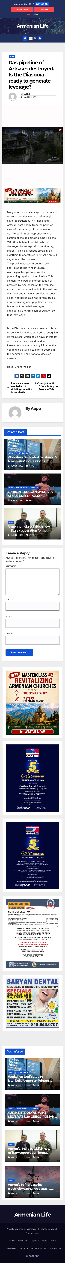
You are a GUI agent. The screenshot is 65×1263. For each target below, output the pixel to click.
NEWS (12, 57)
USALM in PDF (49, 1240)
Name (9, 599)
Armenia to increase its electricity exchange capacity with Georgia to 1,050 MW (29, 1188)
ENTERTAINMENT (39, 1248)
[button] (35, 38)
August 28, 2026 (20, 1085)
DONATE (44, 9)
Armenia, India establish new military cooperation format (29, 528)
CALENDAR (55, 1248)
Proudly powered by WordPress (22, 1229)
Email (9, 616)
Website (9, 633)
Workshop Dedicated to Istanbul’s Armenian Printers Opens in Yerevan (32, 461)
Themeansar (32, 1233)
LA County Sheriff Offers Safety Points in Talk (44, 386)
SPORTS (34, 488)
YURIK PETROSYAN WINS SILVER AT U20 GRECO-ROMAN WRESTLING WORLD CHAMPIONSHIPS (32, 498)
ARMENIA (22, 1240)
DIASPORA (35, 1240)
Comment (11, 566)
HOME (12, 1240)
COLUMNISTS (11, 1248)
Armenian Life (32, 26)
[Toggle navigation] (30, 38)
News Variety (22, 488)
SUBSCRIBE (22, 9)
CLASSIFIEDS (32, 1256)
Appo (27, 94)
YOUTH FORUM (22, 453)
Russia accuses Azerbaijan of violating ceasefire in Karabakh (21, 388)
